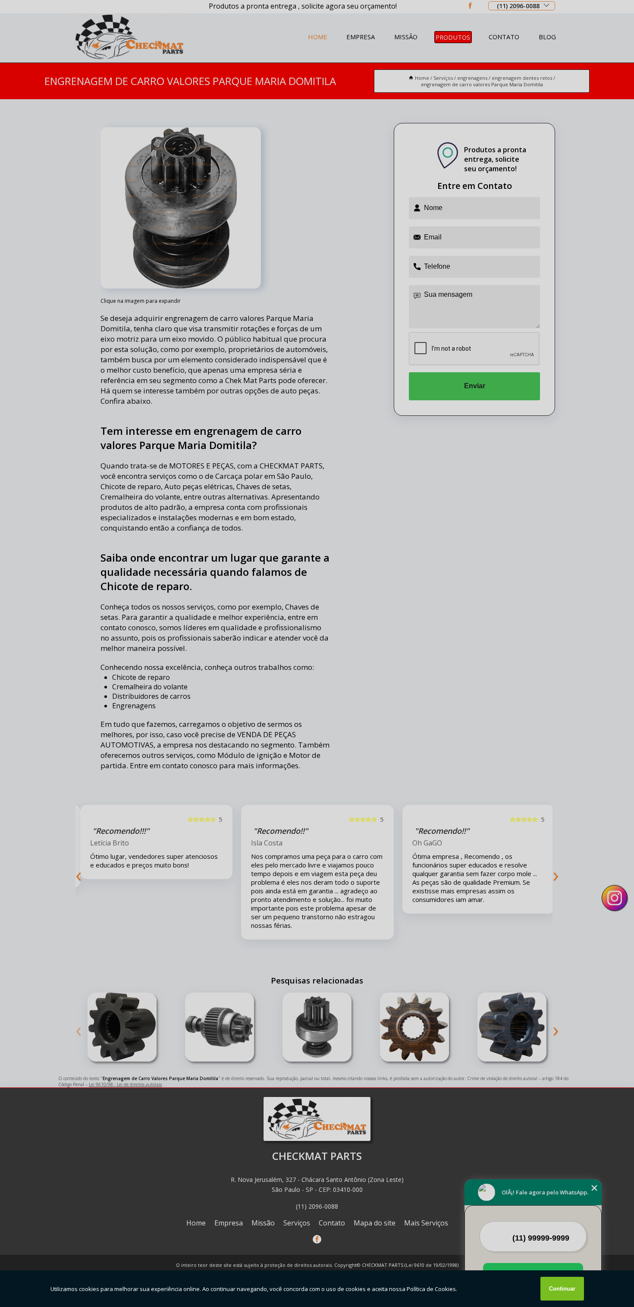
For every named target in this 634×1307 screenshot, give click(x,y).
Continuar (562, 1288)
